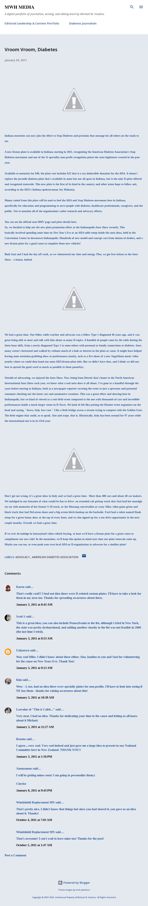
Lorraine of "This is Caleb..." (35, 709)
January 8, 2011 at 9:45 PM (34, 790)
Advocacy (22, 557)
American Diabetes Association (55, 557)
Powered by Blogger (76, 882)
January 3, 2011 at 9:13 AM (34, 667)
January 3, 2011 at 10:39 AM (35, 697)
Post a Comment (15, 855)
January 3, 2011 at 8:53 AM (34, 638)
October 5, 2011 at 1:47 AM (34, 845)
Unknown (22, 650)
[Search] (132, 7)
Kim (19, 679)
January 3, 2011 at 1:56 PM (34, 756)
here (73, 222)
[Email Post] (84, 557)
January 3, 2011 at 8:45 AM (34, 604)
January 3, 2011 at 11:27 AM (35, 727)
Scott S (20, 616)
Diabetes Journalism (83, 23)
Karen (20, 586)
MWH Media (19, 6)
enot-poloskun (83, 890)
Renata (21, 739)
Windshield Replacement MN (35, 802)
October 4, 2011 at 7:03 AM (34, 820)
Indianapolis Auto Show (94, 227)
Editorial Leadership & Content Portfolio (32, 23)
